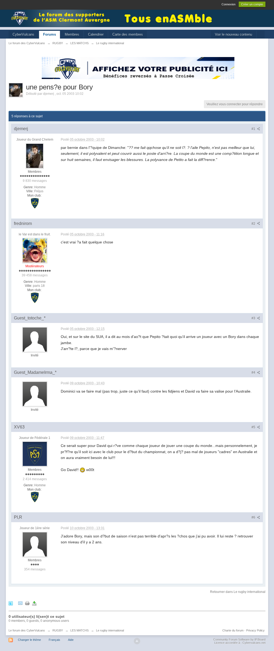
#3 (254, 318)
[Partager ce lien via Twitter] (11, 603)
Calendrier (96, 34)
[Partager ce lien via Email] (20, 603)
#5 (254, 427)
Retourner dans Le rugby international (237, 592)
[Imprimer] (27, 603)
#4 (254, 372)
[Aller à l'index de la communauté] (62, 18)
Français (54, 639)
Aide (71, 639)
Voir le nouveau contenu (233, 34)
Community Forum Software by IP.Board (239, 639)
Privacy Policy (255, 630)
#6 (254, 517)
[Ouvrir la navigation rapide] (261, 35)
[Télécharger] (34, 603)
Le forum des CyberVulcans (27, 630)
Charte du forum (232, 630)
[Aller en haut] (137, 641)
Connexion (228, 4)
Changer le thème (29, 639)
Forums (49, 34)
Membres (72, 34)
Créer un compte (252, 4)
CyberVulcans (23, 34)
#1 (254, 129)
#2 (254, 223)
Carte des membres (127, 34)
